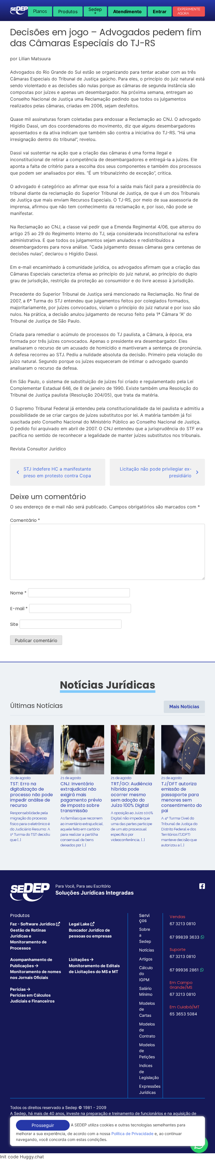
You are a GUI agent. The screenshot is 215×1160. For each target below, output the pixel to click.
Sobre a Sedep (145, 935)
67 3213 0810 (183, 923)
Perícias (32, 995)
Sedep (95, 10)
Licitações (94, 965)
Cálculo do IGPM (145, 973)
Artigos (145, 959)
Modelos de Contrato (145, 1030)
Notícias (145, 950)
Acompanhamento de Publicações (35, 968)
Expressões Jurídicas (145, 1089)
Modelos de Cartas (145, 1009)
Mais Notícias (184, 706)
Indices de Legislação (145, 1071)
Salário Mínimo (145, 991)
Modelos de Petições (145, 1050)
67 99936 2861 (184, 969)
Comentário (25, 520)
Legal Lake (90, 929)
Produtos (68, 11)
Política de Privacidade (132, 1133)
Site (14, 624)
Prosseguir (43, 1125)
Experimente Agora (188, 11)
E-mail (19, 608)
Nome (18, 593)
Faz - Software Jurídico (33, 935)
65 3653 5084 (183, 1013)
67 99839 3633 (184, 937)
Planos (40, 11)
